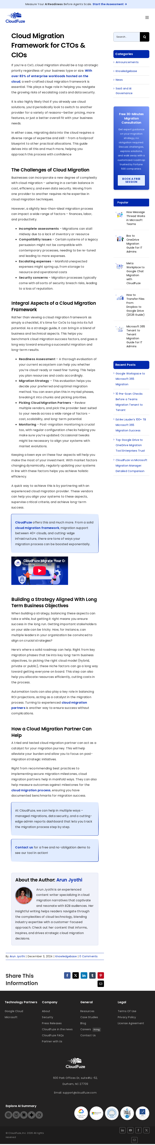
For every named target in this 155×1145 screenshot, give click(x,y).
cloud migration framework (37, 528)
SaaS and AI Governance (124, 91)
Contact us (24, 847)
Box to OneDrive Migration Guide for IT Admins (134, 243)
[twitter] (146, 1130)
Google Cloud (14, 1011)
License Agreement (131, 1023)
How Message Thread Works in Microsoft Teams (135, 218)
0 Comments (88, 956)
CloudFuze (23, 522)
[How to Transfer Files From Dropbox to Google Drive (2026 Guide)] (120, 297)
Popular (122, 202)
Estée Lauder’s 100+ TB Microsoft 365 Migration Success (131, 425)
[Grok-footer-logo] (39, 1112)
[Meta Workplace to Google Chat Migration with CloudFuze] (120, 265)
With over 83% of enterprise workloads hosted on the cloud (51, 76)
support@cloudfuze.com (80, 1093)
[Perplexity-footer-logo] (16, 1112)
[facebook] (138, 1130)
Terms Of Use (127, 1011)
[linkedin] (122, 1130)
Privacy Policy (127, 1017)
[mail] (134, 1140)
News (119, 80)
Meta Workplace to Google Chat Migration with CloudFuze (135, 273)
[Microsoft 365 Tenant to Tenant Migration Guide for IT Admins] (120, 329)
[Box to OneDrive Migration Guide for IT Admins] (120, 238)
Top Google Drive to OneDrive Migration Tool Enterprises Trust (130, 445)
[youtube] (130, 1130)
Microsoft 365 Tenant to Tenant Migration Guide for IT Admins (135, 336)
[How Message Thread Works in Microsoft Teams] (120, 214)
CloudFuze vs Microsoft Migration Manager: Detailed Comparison (131, 465)
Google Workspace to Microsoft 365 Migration (130, 379)
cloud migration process (31, 790)
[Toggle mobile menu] (147, 17)
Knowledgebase (66, 956)
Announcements (127, 62)
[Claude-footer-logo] (24, 1112)
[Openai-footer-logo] (8, 1112)
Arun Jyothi (69, 880)
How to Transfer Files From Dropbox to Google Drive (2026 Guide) (135, 305)
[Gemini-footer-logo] (31, 1112)
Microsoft (11, 1017)
